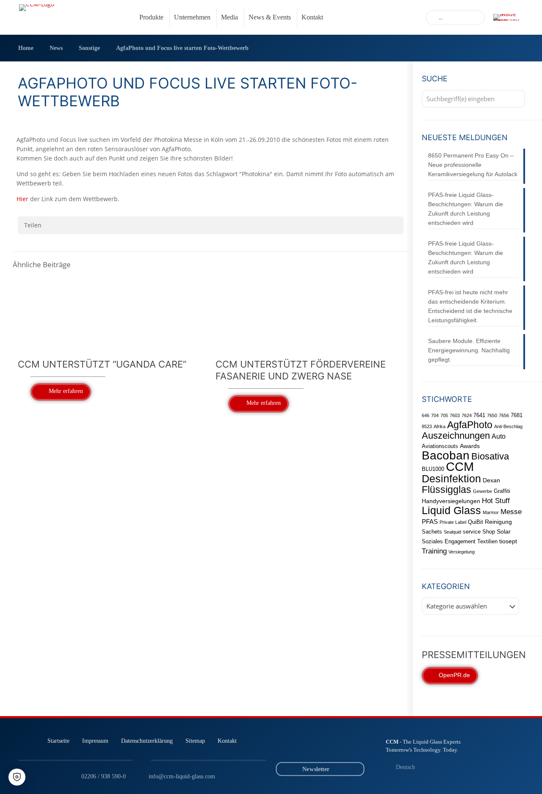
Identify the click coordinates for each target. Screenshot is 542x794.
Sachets (432, 531)
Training (434, 551)
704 (435, 415)
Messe (511, 511)
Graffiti (502, 491)
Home (25, 48)
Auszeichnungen (456, 435)
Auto (499, 436)
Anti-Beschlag (508, 426)
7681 (517, 415)
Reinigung (498, 521)
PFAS (430, 521)
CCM (460, 466)
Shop (488, 531)
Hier (22, 199)
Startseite (58, 740)
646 (425, 415)
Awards (470, 446)
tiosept (508, 541)
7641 (479, 415)
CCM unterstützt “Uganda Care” (102, 364)
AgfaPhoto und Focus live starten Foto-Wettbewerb (182, 48)
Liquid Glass (451, 510)
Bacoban (446, 455)
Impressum (95, 740)
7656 (504, 415)
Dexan (491, 480)
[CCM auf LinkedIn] (299, 747)
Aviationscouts (440, 446)
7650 (492, 415)
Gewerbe (482, 491)
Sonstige (89, 48)
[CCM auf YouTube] (315, 747)
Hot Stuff (496, 500)
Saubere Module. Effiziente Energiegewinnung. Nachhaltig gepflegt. (469, 350)
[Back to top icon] (501, 777)
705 (444, 415)
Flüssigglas (446, 489)
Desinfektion (451, 478)
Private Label (453, 522)
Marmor (491, 512)
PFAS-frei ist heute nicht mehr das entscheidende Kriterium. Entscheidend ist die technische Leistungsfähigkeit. (470, 306)
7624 (467, 415)
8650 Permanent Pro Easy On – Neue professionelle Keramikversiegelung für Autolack (472, 164)
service (472, 531)
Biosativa (490, 456)
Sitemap (195, 740)
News (56, 48)
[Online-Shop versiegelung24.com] (346, 747)
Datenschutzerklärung (147, 740)
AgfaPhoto (469, 424)
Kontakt (227, 740)
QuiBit (475, 522)
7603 (455, 415)
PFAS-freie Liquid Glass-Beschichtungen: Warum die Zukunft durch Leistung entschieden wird (465, 208)
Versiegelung (461, 551)
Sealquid (452, 531)
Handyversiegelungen (451, 501)
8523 (427, 426)
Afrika (439, 426)
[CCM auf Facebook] (330, 747)
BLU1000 (433, 469)
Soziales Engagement (449, 541)
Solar (504, 531)
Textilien (487, 541)
